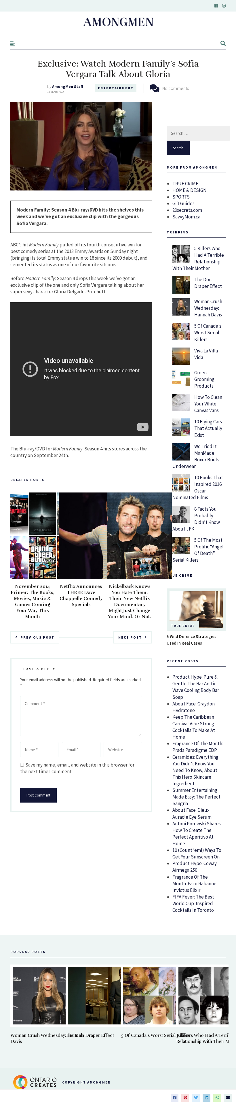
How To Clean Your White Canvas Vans (208, 404)
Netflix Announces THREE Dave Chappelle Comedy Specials (81, 595)
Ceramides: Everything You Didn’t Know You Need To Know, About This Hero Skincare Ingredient (195, 770)
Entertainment (116, 88)
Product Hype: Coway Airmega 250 (194, 866)
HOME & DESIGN (189, 190)
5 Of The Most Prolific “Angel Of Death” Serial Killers (198, 550)
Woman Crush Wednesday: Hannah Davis (208, 308)
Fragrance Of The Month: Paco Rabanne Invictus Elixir (194, 883)
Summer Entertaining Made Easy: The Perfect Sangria (196, 797)
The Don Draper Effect (208, 282)
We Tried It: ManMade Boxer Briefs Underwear (195, 456)
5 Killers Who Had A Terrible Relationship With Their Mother (198, 258)
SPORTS (181, 197)
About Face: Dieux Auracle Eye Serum (192, 813)
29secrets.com (187, 210)
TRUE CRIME (185, 183)
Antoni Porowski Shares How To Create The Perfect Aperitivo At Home (196, 833)
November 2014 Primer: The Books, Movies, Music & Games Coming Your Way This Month (32, 602)
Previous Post (37, 637)
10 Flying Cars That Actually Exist (208, 428)
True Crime (183, 626)
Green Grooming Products (204, 379)
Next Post (130, 637)
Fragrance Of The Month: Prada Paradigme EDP (197, 746)
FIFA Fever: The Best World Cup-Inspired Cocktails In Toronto (193, 903)
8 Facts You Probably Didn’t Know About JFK (196, 519)
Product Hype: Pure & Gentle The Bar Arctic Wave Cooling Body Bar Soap (195, 687)
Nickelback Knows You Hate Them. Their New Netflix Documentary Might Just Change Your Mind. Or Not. (129, 602)
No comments (175, 88)
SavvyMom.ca (186, 217)
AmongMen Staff (67, 86)
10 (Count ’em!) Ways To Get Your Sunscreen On (196, 853)
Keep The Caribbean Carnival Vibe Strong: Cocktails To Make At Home (193, 727)
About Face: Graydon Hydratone (193, 707)
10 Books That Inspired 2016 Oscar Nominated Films (197, 487)
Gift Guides (183, 203)
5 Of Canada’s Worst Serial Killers (207, 332)
